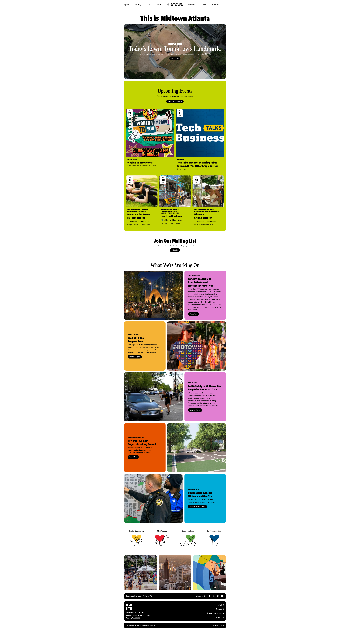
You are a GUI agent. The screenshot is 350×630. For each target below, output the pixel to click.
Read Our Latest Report (197, 506)
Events (159, 5)
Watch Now (193, 314)
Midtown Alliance (137, 625)
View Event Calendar (175, 101)
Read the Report (134, 356)
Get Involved (215, 5)
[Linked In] (205, 596)
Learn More (175, 58)
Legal (222, 625)
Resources (191, 5)
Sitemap (215, 625)
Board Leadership (214, 613)
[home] (175, 4)
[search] (225, 4)
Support (218, 617)
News (149, 5)
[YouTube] (222, 596)
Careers (219, 609)
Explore (126, 5)
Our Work (203, 5)
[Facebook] (209, 596)
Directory (138, 5)
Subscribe (175, 250)
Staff (220, 605)
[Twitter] (218, 596)
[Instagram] (214, 596)
